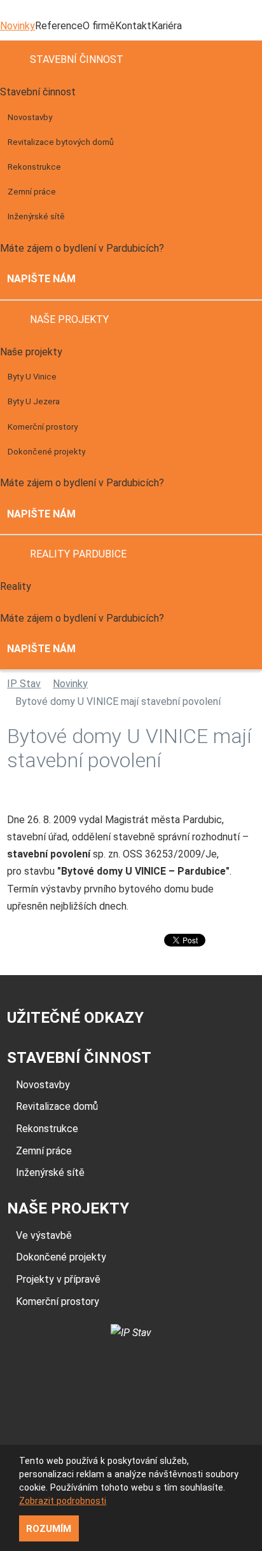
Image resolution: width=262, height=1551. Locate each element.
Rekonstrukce (34, 167)
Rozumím (48, 1528)
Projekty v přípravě (58, 1279)
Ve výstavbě (44, 1235)
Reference (59, 26)
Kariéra (166, 26)
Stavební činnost (76, 59)
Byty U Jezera (34, 401)
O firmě (99, 26)
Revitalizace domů (57, 1106)
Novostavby (30, 117)
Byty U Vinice (32, 376)
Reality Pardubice (78, 554)
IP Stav (24, 684)
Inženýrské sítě (36, 216)
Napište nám (41, 279)
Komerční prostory (43, 427)
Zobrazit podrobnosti (62, 1501)
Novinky (17, 26)
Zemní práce (32, 191)
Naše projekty (69, 319)
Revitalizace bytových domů (61, 142)
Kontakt (133, 26)
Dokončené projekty (46, 451)
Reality (15, 586)
